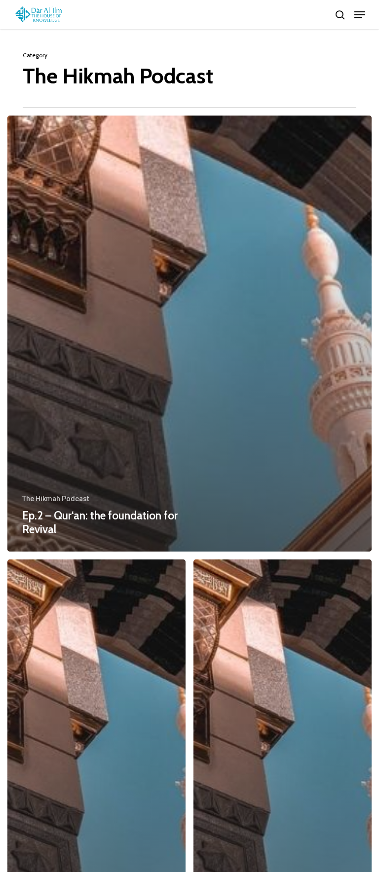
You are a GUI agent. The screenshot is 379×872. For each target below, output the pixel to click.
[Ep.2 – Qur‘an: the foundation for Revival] (189, 334)
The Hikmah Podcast (55, 499)
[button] (359, 15)
